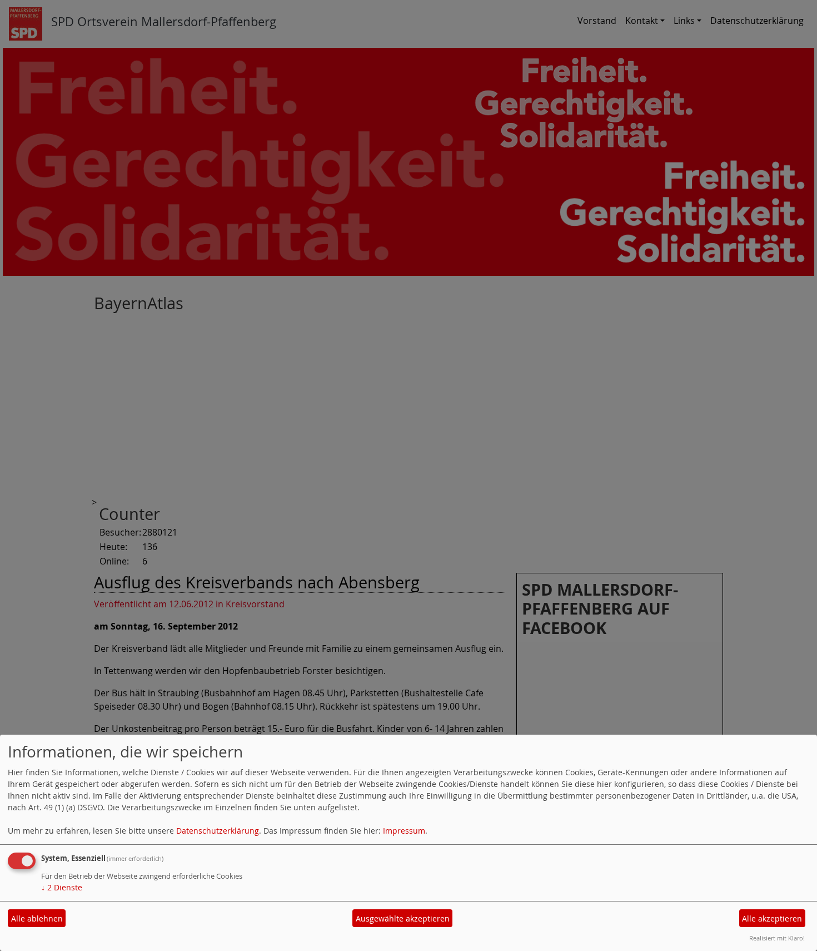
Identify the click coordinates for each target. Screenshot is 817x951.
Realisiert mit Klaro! (777, 938)
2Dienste (61, 887)
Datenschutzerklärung (217, 830)
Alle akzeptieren (772, 918)
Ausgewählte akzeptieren (403, 918)
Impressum (404, 830)
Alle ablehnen (37, 918)
